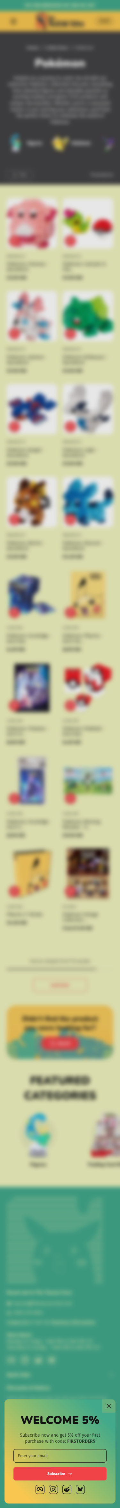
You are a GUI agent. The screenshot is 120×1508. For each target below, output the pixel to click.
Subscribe (56, 1474)
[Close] (109, 1406)
